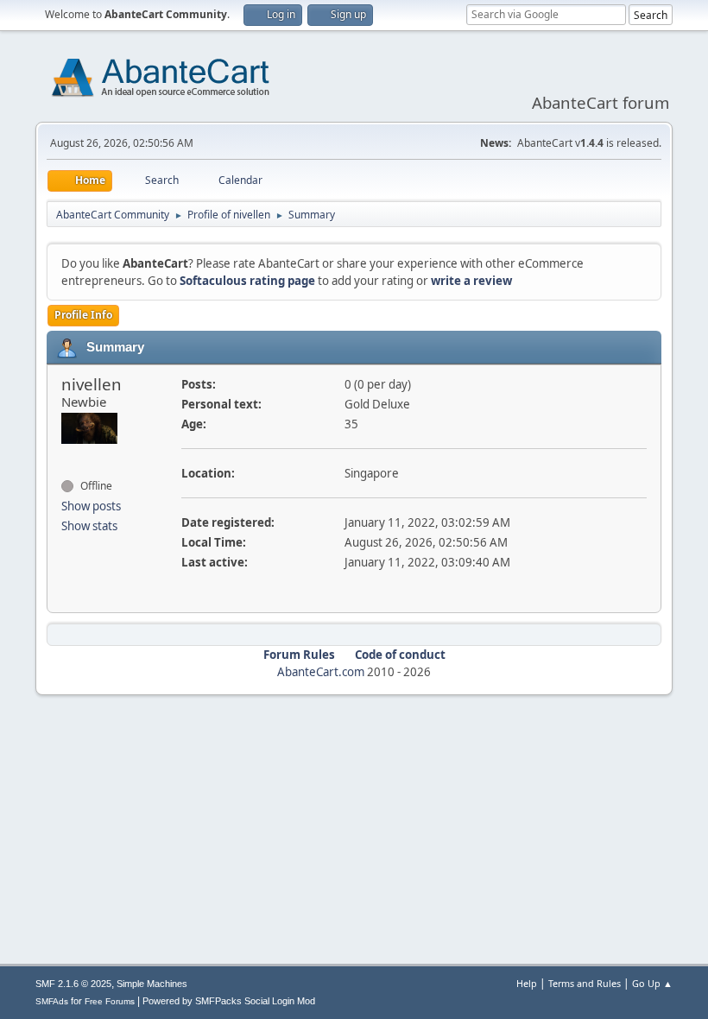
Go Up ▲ (652, 983)
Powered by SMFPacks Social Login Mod (228, 1001)
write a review (471, 280)
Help (526, 983)
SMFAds (51, 1001)
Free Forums (110, 1001)
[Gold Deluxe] (68, 455)
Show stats (89, 526)
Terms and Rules (584, 983)
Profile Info (83, 314)
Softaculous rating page (247, 280)
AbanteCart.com (320, 672)
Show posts (91, 506)
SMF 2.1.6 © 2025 (73, 983)
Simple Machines (152, 983)
